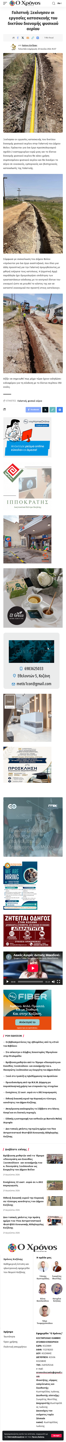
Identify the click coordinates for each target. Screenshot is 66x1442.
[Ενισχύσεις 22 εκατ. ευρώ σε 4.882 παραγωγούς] (55, 1185)
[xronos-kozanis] (25, 3)
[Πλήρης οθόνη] (58, 981)
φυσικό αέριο (35, 401)
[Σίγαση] (53, 981)
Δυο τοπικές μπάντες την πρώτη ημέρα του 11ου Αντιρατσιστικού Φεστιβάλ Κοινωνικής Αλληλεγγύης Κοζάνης (30, 1133)
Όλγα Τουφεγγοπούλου (45, 1322)
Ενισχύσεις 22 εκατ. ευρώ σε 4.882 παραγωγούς (31, 1092)
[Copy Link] (32, 37)
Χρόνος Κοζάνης (29, 45)
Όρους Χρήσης (38, 1437)
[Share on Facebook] (18, 37)
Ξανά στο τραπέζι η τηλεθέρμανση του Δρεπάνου (32, 1076)
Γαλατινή (22, 401)
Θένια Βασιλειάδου (43, 1300)
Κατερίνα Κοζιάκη (57, 1300)
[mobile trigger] (6, 3)
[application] (33, 968)
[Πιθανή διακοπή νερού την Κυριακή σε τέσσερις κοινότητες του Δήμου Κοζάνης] (55, 1201)
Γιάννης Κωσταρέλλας (43, 1277)
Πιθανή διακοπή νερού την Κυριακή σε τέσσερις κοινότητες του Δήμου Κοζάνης (23, 1201)
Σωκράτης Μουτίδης (57, 1277)
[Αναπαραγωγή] (7, 981)
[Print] (37, 37)
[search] (53, 3)
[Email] (27, 37)
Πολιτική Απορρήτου (15, 1437)
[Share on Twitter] (23, 37)
